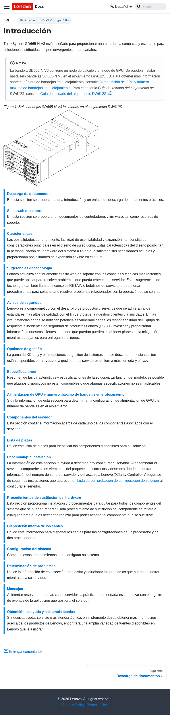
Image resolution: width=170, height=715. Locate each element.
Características (19, 233)
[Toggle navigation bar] (7, 6)
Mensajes (15, 589)
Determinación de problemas (31, 566)
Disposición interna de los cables (35, 526)
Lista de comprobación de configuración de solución (118, 480)
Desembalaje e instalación (29, 457)
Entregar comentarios (25, 651)
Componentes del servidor (29, 417)
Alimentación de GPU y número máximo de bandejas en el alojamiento (66, 394)
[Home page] (8, 20)
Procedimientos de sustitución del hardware (44, 497)
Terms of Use (97, 705)
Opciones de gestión (24, 349)
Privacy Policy (73, 705)
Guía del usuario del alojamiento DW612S (73, 94)
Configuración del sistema (29, 549)
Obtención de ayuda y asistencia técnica (41, 612)
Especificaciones (21, 372)
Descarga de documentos (28, 194)
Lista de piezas (19, 440)
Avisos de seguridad (24, 303)
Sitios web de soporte (25, 211)
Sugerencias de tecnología (29, 268)
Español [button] (121, 6)
